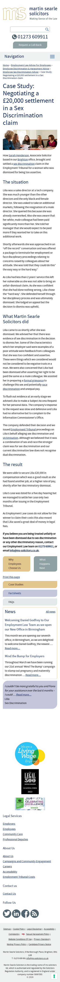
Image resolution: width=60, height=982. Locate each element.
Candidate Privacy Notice (39, 944)
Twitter (7, 913)
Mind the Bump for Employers (24, 656)
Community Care (13, 834)
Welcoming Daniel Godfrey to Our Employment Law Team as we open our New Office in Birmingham (28, 625)
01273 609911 (33, 36)
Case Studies (15, 584)
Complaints (14, 934)
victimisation (10, 438)
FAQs (11, 602)
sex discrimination (24, 164)
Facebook (25, 913)
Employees (9, 829)
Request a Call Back (30, 45)
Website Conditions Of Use (20, 939)
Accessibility (10, 871)
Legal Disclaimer (34, 929)
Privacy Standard (42, 939)
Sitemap (7, 929)
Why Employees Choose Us (14, 564)
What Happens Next (45, 564)
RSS (34, 913)
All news (50, 611)
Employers (9, 824)
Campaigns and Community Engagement (27, 861)
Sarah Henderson (19, 155)
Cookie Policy (19, 929)
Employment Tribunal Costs (19, 877)
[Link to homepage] (30, 13)
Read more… (12, 648)
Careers (7, 866)
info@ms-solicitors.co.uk (24, 550)
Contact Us (9, 893)
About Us (8, 856)
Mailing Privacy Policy (16, 944)
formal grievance (34, 380)
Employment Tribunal (23, 429)
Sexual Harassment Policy (37, 934)
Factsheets (14, 593)
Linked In (16, 913)
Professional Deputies (15, 839)
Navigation (14, 56)
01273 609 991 (20, 958)
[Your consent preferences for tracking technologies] (54, 976)
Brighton (23, 159)
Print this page (11, 577)
